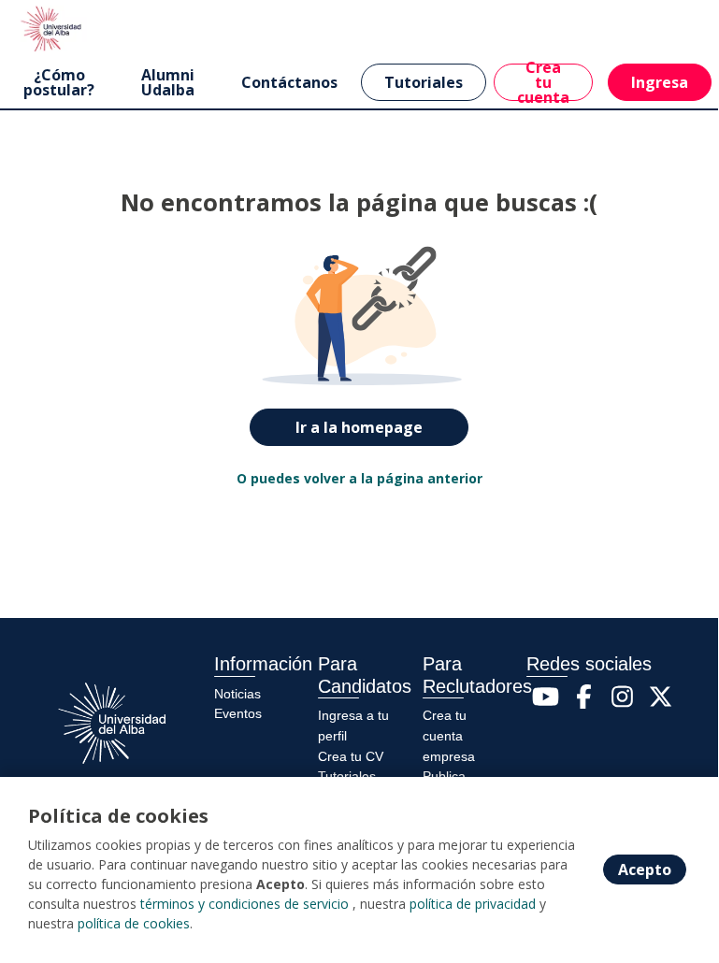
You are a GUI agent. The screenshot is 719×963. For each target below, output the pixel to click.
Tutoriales (423, 82)
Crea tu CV (350, 756)
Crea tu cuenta (543, 82)
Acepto (644, 869)
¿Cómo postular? (58, 82)
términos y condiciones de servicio (244, 904)
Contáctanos (289, 82)
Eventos (238, 713)
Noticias (237, 693)
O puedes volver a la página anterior (359, 478)
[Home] (53, 28)
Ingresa (659, 82)
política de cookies (134, 923)
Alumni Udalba (167, 82)
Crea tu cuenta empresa (449, 735)
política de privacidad (473, 904)
